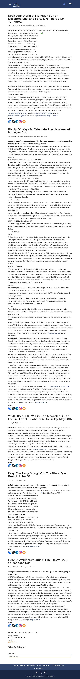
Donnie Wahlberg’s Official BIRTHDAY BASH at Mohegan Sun (38, 561)
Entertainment (21, 136)
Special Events (30, 25)
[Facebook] (9, 121)
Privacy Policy (38, 668)
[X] (13, 121)
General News (21, 25)
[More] (24, 121)
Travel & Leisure (41, 25)
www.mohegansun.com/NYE (60, 386)
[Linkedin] (16, 121)
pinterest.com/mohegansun (17, 116)
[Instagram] (20, 121)
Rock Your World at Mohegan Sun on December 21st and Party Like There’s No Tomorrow (36, 18)
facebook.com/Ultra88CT (40, 449)
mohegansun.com (42, 402)
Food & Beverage (31, 136)
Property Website (19, 665)
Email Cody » (12, 642)
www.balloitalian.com (54, 333)
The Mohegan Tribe (58, 665)
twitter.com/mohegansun (43, 113)
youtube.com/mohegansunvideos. (47, 116)
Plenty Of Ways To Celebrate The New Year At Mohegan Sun (39, 131)
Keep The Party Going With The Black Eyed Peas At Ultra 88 (37, 475)
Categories (11, 654)
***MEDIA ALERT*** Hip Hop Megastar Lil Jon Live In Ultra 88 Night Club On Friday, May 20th (40, 417)
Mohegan (46, 665)
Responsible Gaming (34, 665)
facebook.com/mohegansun (17, 113)
